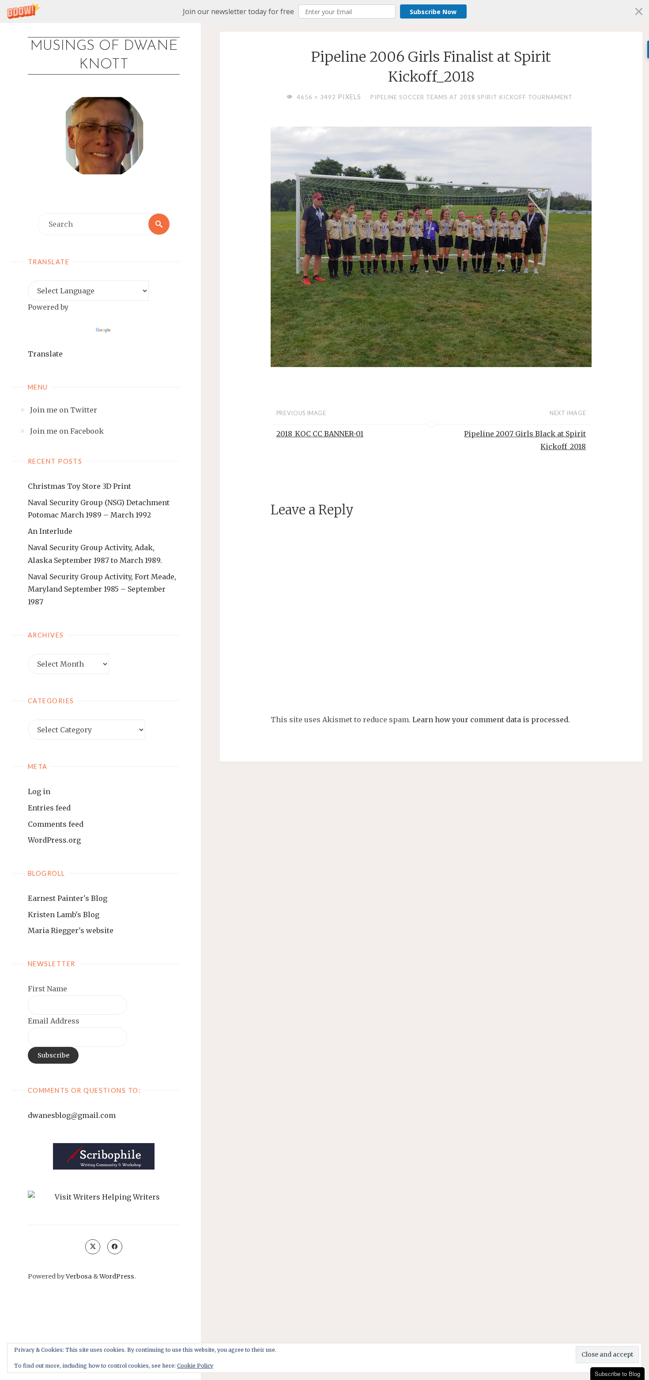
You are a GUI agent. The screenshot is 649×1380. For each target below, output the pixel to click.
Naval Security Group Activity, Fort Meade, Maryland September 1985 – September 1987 (102, 589)
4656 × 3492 (317, 97)
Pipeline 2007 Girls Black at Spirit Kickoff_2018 (525, 440)
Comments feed (55, 824)
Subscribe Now (433, 12)
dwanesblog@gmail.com (72, 1115)
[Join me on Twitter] (92, 1246)
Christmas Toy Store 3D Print (79, 486)
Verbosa (78, 1276)
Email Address (53, 1020)
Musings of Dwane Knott (104, 55)
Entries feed (49, 807)
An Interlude (50, 531)
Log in (39, 791)
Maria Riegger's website (70, 930)
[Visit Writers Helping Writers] (104, 1197)
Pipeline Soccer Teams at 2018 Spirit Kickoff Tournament (471, 97)
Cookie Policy (195, 1365)
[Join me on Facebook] (114, 1246)
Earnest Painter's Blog (67, 898)
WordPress (116, 1276)
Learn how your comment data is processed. (491, 719)
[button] (324, 11)
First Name (47, 988)
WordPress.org (54, 840)
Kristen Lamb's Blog (63, 914)
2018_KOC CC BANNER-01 (319, 433)
